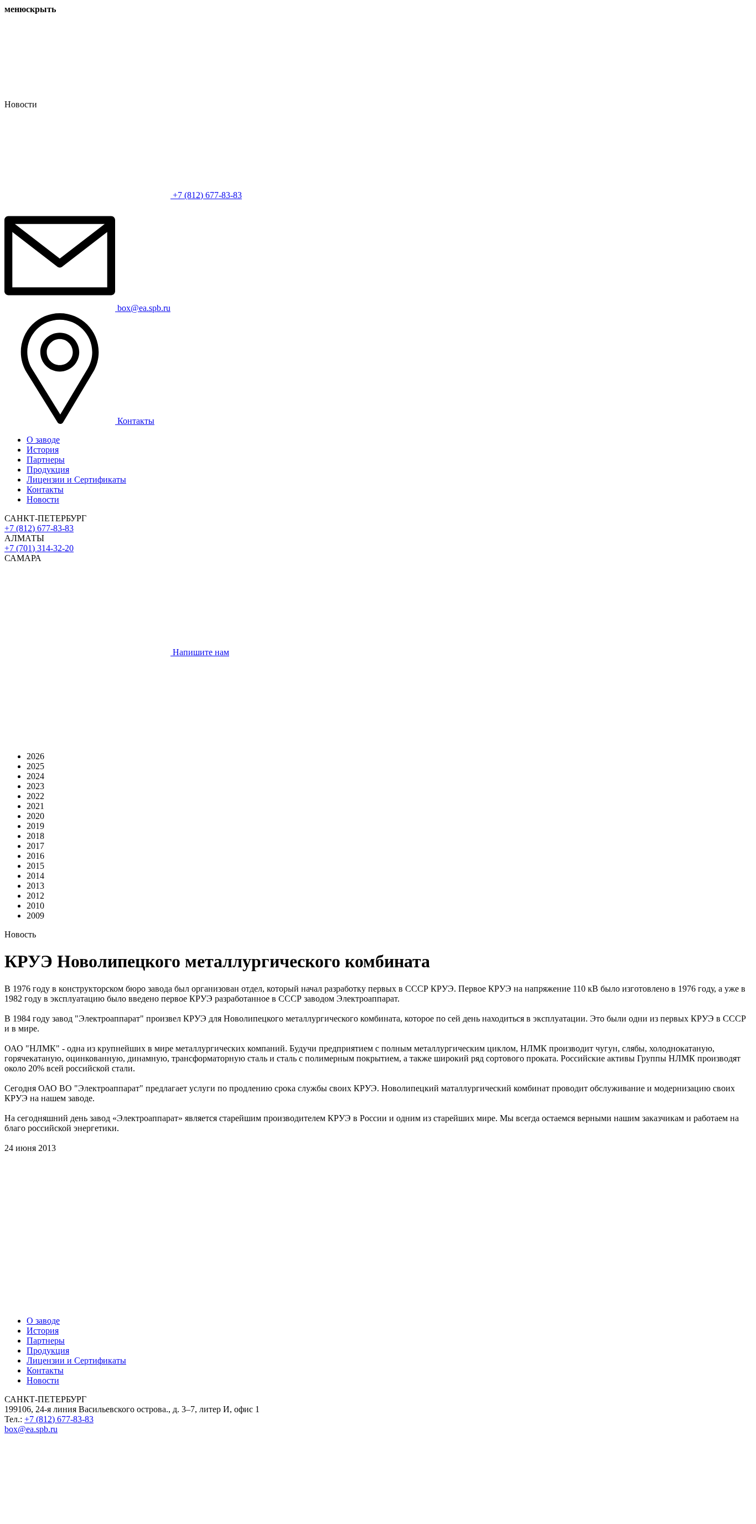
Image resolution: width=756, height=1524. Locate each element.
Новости (43, 499)
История (43, 449)
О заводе (43, 439)
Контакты (45, 489)
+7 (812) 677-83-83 (39, 528)
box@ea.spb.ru (31, 1429)
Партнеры (46, 459)
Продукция (48, 469)
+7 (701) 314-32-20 (39, 548)
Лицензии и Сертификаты (76, 479)
